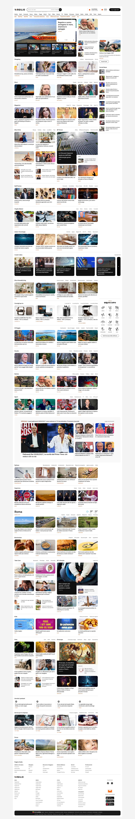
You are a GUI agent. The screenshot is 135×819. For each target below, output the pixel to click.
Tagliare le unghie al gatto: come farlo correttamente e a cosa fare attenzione (27, 679)
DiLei (16, 82)
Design (66, 280)
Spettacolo (59, 100)
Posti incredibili (89, 328)
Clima (76, 129)
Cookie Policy (49, 814)
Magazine (17, 105)
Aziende (79, 514)
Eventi (67, 514)
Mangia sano (38, 578)
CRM (97, 712)
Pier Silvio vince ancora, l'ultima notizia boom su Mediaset (111, 84)
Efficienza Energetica (84, 129)
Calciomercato (78, 396)
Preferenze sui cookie (57, 814)
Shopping (59, 782)
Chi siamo (36, 814)
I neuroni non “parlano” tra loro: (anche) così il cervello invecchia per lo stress (24, 594)
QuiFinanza (17, 186)
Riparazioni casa (69, 465)
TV (62, 14)
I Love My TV (68, 303)
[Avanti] (119, 266)
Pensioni (91, 186)
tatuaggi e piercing (61, 772)
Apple (73, 231)
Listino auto (59, 791)
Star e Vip (80, 82)
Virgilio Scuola (60, 785)
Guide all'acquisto (89, 59)
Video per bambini (84, 616)
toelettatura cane (74, 768)
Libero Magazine (39, 802)
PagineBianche (60, 803)
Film (91, 105)
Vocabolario (80, 801)
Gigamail (16, 791)
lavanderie (73, 766)
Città (91, 14)
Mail (15, 16)
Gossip (58, 14)
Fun (78, 16)
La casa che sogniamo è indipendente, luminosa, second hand (44, 146)
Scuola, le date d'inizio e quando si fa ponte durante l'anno (112, 91)
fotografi (87, 772)
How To (84, 231)
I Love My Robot (94, 303)
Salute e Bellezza (61, 764)
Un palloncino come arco (63, 631)
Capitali (83, 328)
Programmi (79, 105)
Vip (58, 31)
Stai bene (38, 596)
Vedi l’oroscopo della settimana (110, 335)
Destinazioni (63, 328)
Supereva (17, 488)
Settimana (79, 639)
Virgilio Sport (38, 783)
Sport (20, 14)
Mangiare (31, 764)
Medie (90, 351)
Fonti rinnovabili (94, 129)
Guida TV (69, 105)
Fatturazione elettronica (39, 16)
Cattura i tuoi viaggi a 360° (106, 53)
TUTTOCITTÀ (77, 812)
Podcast (53, 639)
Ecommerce (91, 712)
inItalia (86, 14)
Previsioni (95, 514)
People (74, 82)
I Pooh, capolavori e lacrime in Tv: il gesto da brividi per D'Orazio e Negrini (23, 121)
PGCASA (65, 812)
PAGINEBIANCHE (71, 812)
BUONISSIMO (95, 812)
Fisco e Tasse (79, 186)
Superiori (96, 351)
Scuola (77, 14)
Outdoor (96, 280)
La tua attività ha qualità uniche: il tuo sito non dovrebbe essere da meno (66, 728)
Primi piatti (76, 537)
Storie (96, 374)
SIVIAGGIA (85, 812)
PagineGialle (59, 796)
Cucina (37, 555)
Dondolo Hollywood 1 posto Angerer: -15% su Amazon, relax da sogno (87, 319)
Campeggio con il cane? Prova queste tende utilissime (26, 685)
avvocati (87, 766)
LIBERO (42, 812)
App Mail (16, 796)
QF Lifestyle (60, 560)
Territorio (80, 532)
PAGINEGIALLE (51, 812)
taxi (43, 766)
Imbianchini (54, 465)
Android (68, 231)
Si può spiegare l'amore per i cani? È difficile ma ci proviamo (48, 685)
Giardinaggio (89, 280)
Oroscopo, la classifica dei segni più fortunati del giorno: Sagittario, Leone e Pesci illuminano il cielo (66, 666)
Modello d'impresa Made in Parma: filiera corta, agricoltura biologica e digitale (45, 753)
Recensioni (95, 231)
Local (15, 532)
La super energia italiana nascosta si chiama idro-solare (90, 160)
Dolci (90, 537)
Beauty (34, 129)
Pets (15, 639)
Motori (45, 14)
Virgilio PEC (16, 785)
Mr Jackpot (80, 787)
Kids (15, 616)
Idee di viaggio (71, 328)
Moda (37, 77)
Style (44, 129)
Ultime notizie (75, 374)
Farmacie (73, 514)
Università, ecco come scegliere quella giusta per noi (27, 171)
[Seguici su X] (112, 783)
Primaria (85, 351)
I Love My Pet (75, 303)
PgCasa (16, 465)
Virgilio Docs (16, 789)
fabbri (15, 772)
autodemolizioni (46, 768)
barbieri (58, 770)
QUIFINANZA (89, 812)
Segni (89, 639)
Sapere (99, 14)
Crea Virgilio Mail (115, 9)
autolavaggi (45, 772)
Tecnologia (16, 75)
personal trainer (88, 770)
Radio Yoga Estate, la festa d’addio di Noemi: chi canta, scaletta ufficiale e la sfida (87, 121)
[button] (74, 40)
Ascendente (95, 639)
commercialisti (88, 768)
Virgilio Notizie (38, 782)
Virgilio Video (38, 787)
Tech (49, 14)
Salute (81, 14)
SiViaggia (17, 328)
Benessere (35, 560)
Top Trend (16, 730)
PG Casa (58, 800)
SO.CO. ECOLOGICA (18, 755)
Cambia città (17, 514)
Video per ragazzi (94, 616)
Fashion (39, 129)
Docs (47, 16)
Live (91, 396)
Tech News (80, 249)
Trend (95, 14)
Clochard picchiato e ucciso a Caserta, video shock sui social (113, 129)
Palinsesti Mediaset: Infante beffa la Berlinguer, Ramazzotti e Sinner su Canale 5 (84, 436)
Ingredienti (95, 537)
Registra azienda (60, 798)
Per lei (96, 59)
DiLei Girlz (17, 130)
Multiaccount (17, 793)
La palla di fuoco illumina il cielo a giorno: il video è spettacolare (64, 270)
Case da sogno (60, 280)
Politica (87, 374)
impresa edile (17, 768)
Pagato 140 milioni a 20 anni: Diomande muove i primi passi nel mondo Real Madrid (44, 270)
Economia (26, 14)
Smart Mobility (60, 793)
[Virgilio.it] (19, 10)
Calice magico (18, 631)
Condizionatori (17, 483)
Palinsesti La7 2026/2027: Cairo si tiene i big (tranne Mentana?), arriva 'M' (104, 455)
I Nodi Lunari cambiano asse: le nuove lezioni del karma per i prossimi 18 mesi (86, 690)
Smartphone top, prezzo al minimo (23, 73)
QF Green (60, 130)
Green (60, 159)
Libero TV (38, 803)
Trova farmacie (81, 797)
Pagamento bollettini (65, 16)
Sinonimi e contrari (78, 351)
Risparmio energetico (80, 465)
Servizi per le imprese (21, 712)
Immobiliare (71, 186)
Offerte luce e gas (54, 16)
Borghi (96, 328)
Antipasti (71, 537)
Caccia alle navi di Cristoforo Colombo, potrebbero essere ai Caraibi (23, 270)
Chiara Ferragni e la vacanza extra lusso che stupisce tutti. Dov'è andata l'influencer (66, 121)
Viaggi (40, 14)
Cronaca (82, 374)
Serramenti (80, 483)
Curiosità (96, 209)
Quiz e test (95, 488)
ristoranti (30, 770)
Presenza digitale (74, 712)
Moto (81, 209)
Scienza (16, 249)
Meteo (35, 14)
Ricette (66, 14)
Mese (85, 639)
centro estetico (60, 768)
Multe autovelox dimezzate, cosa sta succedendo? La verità (91, 43)
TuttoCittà (59, 805)
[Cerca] (60, 9)
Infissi (96, 465)
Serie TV (96, 105)
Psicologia (42, 560)
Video (53, 14)
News (73, 105)
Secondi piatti (84, 537)
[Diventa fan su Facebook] (108, 783)
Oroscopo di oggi (72, 639)
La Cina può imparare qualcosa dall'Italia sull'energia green (66, 155)
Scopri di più (104, 61)
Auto (77, 209)
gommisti (44, 770)
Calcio (71, 396)
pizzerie (30, 772)
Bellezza (96, 82)
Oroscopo (71, 14)
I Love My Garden (84, 303)
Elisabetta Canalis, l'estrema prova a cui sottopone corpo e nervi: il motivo (45, 121)
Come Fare (59, 77)
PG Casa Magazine (61, 802)
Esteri (92, 374)
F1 (83, 396)
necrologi (73, 772)
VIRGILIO (46, 812)
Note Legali (41, 814)
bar (29, 768)
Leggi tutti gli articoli (109, 421)
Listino (90, 209)
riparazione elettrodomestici (20, 770)
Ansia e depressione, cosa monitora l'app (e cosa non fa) (27, 608)
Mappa (90, 514)
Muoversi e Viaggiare (48, 764)
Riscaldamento (46, 465)
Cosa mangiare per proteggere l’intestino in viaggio (47, 602)
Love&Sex (49, 129)
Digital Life (78, 231)
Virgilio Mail (16, 782)
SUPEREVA (100, 812)
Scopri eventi (80, 795)
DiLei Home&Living (20, 280)
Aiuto (15, 798)
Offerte (81, 59)
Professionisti (88, 764)
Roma (18, 511)
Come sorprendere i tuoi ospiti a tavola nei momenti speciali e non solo (66, 753)
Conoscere (16, 578)
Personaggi (86, 105)
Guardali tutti (118, 254)
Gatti (49, 639)
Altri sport (95, 396)
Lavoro (96, 186)
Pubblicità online (83, 712)
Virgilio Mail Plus (17, 783)
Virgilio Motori (18, 209)
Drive (31, 16)
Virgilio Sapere (60, 783)
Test (54, 129)
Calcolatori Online (81, 804)
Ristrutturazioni (81, 280)
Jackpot (73, 16)
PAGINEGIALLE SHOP (59, 812)
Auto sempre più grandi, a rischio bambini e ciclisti (64, 586)
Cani (45, 639)
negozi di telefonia (75, 770)
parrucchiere (59, 766)
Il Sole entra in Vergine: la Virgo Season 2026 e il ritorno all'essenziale (65, 690)
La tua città (80, 799)
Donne (31, 14)
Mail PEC (26, 16)
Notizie (16, 14)
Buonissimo (18, 537)
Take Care (17, 560)
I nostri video (18, 255)
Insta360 (101, 58)
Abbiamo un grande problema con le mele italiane (89, 591)
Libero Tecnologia (19, 232)
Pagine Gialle (18, 762)
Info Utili (85, 186)
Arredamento (73, 280)
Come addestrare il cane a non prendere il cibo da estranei (48, 679)
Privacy (45, 814)
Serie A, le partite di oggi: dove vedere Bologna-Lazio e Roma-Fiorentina (113, 110)
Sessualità (53, 560)
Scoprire (16, 597)
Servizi (72, 764)
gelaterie (30, 766)
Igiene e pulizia (90, 465)
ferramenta (16, 766)
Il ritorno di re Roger (82, 269)
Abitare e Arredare (18, 764)
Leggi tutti (95, 560)
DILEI (81, 812)
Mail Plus (20, 16)
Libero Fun (80, 789)
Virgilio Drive (16, 787)
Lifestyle (86, 82)
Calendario (16, 794)
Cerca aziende (81, 793)
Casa (15, 298)
